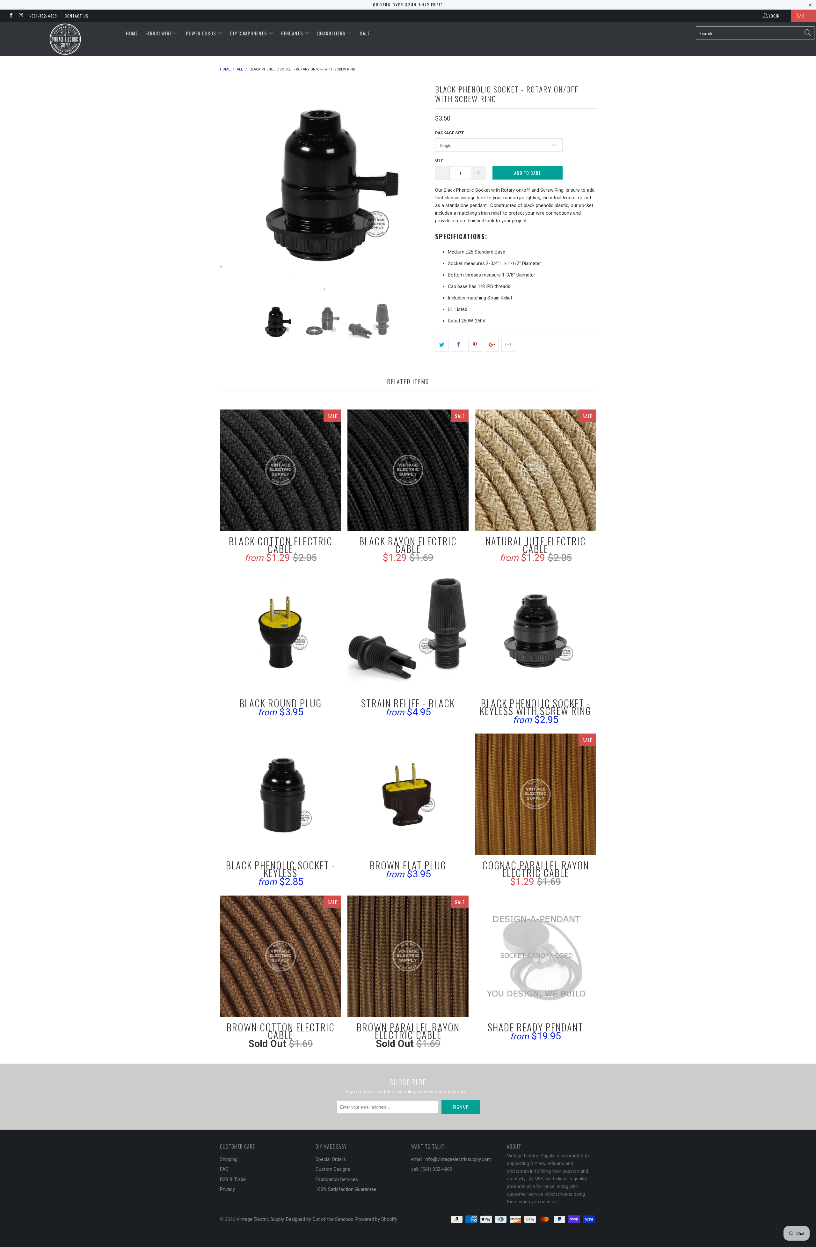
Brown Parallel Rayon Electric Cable (408, 956)
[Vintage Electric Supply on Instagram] (20, 16)
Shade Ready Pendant (535, 956)
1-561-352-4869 (42, 15)
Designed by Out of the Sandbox (319, 1219)
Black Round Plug (280, 632)
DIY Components (249, 33)
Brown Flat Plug (408, 794)
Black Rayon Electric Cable (408, 470)
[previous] (231, 187)
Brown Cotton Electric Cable (280, 956)
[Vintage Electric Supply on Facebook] (10, 16)
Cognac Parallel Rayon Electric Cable (535, 794)
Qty (439, 160)
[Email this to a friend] (508, 345)
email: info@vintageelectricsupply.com (451, 1159)
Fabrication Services (337, 1179)
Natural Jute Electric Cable (535, 470)
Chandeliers (332, 33)
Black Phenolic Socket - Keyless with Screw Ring (535, 632)
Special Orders (331, 1159)
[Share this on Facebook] (458, 345)
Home (132, 33)
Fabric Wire (159, 33)
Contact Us (77, 15)
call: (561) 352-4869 (431, 1169)
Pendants (292, 33)
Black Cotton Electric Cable (280, 470)
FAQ (224, 1169)
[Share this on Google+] (492, 345)
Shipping (228, 1159)
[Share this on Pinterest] (475, 345)
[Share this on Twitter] (442, 345)
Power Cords (201, 33)
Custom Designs (333, 1169)
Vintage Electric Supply (260, 1219)
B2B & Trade (233, 1179)
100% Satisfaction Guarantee (346, 1189)
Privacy (227, 1189)
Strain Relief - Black (408, 632)
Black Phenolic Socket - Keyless (280, 794)
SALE (365, 33)
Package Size (449, 132)
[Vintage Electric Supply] (65, 39)
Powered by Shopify (376, 1219)
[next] (417, 187)
